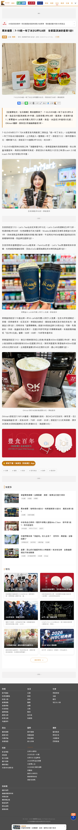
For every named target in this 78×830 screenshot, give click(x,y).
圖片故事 (5, 761)
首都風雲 (5, 741)
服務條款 (5, 809)
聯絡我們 (5, 803)
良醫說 (29, 770)
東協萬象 (30, 738)
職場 (29, 712)
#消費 (57, 37)
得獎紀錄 (5, 797)
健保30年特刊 (32, 773)
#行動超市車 (32, 556)
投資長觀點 (6, 696)
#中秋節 (24, 528)
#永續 (40, 556)
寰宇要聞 (30, 732)
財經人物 (5, 699)
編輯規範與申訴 (7, 793)
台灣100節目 (32, 751)
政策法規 (5, 718)
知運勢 (29, 718)
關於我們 (5, 790)
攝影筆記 (5, 764)
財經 (52, 3)
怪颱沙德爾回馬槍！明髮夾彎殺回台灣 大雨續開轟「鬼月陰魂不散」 (33, 24)
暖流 (54, 699)
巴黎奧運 (56, 741)
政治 (72, 3)
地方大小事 (57, 702)
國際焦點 (5, 712)
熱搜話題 (30, 735)
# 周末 (23, 470)
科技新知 (5, 709)
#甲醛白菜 (25, 542)
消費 (29, 706)
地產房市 (5, 721)
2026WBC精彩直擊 (34, 767)
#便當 (29, 498)
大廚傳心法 (31, 764)
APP (58, 103)
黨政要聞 (5, 732)
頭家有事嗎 (31, 780)
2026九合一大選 (33, 754)
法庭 (54, 696)
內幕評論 (5, 738)
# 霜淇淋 (52, 470)
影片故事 (5, 758)
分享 (22, 103)
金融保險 (5, 706)
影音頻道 (5, 752)
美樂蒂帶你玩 (32, 777)
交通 (29, 693)
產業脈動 (5, 702)
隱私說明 (5, 806)
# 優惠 (14, 470)
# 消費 (6, 470)
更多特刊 (39, 660)
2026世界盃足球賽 (34, 761)
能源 (62, 3)
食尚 (29, 699)
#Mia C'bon (33, 528)
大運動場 (56, 738)
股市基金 (5, 693)
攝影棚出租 (6, 800)
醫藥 (29, 702)
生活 (57, 3)
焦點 (46, 3)
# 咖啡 (43, 470)
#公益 (46, 556)
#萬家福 (40, 542)
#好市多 (33, 542)
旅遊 (29, 696)
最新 (13, 3)
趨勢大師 (5, 715)
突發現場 (56, 693)
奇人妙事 (30, 741)
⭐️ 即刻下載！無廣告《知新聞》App (18, 463)
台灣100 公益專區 (33, 758)
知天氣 (29, 715)
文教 (29, 709)
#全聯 (47, 542)
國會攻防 (5, 735)
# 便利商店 (33, 470)
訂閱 (51, 103)
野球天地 (56, 735)
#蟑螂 (36, 498)
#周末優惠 (31, 515)
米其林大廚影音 (7, 768)
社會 (67, 3)
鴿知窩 (4, 755)
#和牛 (41, 528)
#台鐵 (23, 498)
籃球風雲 (56, 732)
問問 (13, 37)
